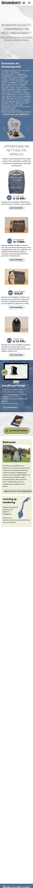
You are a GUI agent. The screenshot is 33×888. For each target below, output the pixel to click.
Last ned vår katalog (18, 430)
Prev (4, 128)
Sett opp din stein (10, 407)
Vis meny (29, 2)
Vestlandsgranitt (11, 3)
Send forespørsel (16, 208)
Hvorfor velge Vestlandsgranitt (16, 114)
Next (29, 128)
